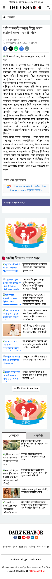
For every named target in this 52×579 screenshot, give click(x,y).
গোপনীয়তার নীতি (20, 547)
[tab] (14, 435)
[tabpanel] (26, 477)
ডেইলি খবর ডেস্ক (12, 40)
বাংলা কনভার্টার (43, 547)
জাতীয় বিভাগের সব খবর (26, 388)
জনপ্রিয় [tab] (39, 435)
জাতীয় (11, 17)
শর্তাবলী (32, 547)
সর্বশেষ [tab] (15, 435)
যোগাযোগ (7, 547)
